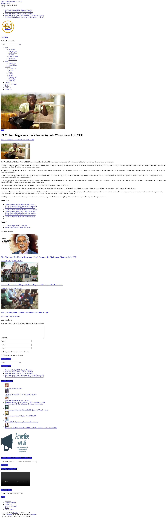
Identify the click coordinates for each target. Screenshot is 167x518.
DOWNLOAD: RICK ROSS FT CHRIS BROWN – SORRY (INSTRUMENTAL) (31, 428)
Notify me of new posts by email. (13, 355)
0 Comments (24, 140)
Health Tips (12, 79)
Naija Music (12, 63)
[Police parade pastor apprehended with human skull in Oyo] (19, 309)
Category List (5, 493)
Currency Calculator (11, 84)
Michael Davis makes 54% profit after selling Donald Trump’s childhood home (32, 285)
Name (3, 341)
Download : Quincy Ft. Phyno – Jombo (17, 400)
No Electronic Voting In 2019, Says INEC (18, 227)
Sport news (12, 49)
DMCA (7, 86)
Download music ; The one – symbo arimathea (19, 13)
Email (3, 344)
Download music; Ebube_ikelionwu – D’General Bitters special (24, 15)
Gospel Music (13, 65)
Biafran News (13, 51)
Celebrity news (13, 56)
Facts (10, 72)
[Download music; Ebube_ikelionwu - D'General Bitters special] (25, 402)
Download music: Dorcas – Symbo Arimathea (19, 12)
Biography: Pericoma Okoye (13, 388)
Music (6, 61)
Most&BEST (13, 77)
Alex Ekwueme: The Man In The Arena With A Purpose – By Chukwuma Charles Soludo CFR (38, 257)
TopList (11, 70)
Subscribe (4, 465)
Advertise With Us (10, 502)
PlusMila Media (15, 140)
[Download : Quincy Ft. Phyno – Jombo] (7, 399)
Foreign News (13, 53)
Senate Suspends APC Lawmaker (16, 226)
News (6, 48)
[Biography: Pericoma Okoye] (7, 387)
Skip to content (5, 3)
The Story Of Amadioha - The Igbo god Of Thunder (21, 394)
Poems (11, 74)
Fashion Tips (12, 68)
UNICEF (31, 140)
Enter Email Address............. (10, 461)
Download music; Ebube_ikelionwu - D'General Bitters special (24, 404)
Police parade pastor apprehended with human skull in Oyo (24, 312)
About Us (8, 87)
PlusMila (4, 37)
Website (3, 348)
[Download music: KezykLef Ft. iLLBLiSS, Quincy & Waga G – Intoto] (7, 408)
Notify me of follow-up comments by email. (16, 352)
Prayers (11, 75)
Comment (4, 337)
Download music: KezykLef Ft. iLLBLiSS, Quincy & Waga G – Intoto (26, 410)
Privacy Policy (9, 509)
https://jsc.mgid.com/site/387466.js (11, 1)
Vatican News (13, 60)
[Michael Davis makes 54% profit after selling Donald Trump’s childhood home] (19, 281)
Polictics (11, 54)
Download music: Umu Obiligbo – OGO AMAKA (20, 416)
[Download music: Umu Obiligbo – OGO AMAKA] (7, 414)
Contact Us (8, 89)
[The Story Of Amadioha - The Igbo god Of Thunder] (7, 393)
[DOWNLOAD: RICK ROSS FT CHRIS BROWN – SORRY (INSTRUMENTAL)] (7, 426)
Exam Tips (12, 80)
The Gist (7, 82)
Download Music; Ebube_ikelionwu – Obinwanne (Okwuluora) (24, 17)
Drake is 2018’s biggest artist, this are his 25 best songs (21, 422)
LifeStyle (7, 67)
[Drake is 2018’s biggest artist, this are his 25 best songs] (7, 420)
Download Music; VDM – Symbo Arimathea (18, 10)
